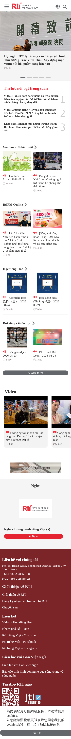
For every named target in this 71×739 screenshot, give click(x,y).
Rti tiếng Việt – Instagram (19, 648)
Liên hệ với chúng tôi (20, 559)
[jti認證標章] (33, 699)
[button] (22, 77)
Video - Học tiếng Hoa (17, 622)
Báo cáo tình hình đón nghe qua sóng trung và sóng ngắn (32, 673)
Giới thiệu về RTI (17, 586)
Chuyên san (10, 607)
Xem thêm (36, 372)
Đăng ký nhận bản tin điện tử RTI (24, 601)
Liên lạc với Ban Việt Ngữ (24, 657)
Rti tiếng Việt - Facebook (19, 641)
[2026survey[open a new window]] (36, 467)
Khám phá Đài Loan (15, 628)
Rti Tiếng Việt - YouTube (19, 635)
